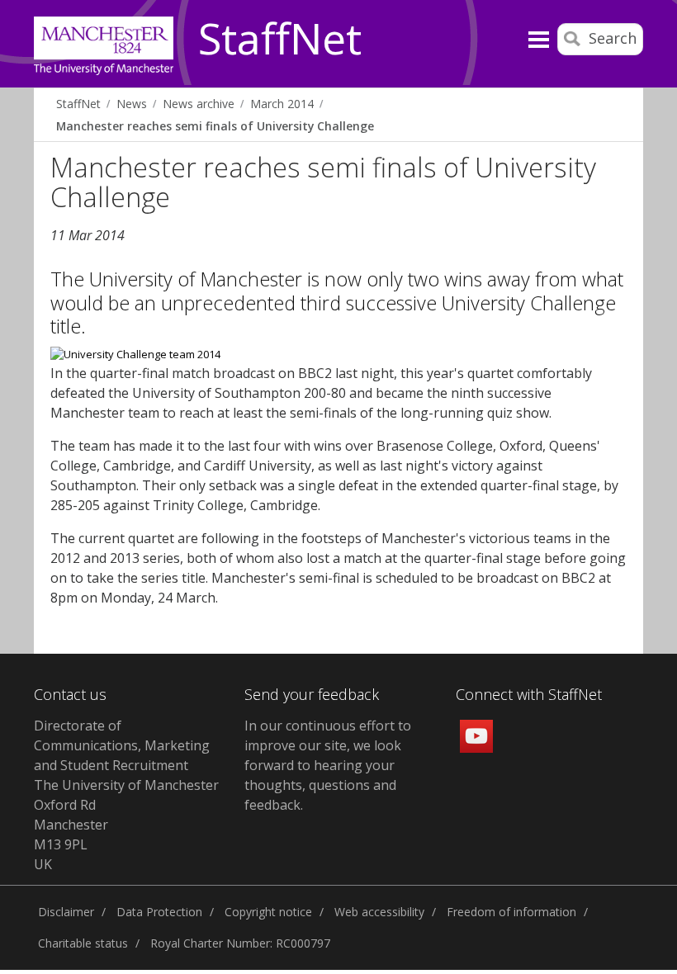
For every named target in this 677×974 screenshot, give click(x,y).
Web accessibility (379, 912)
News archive (198, 103)
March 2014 (282, 103)
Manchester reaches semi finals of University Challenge (215, 126)
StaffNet (280, 39)
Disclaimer (66, 912)
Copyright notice (268, 912)
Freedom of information (511, 912)
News (131, 103)
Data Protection (159, 912)
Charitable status (83, 943)
